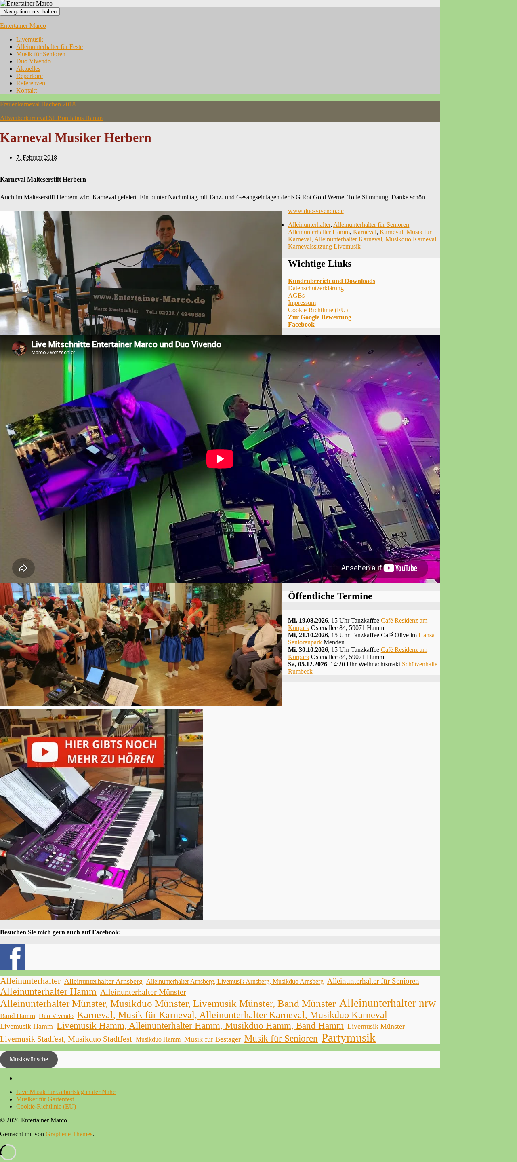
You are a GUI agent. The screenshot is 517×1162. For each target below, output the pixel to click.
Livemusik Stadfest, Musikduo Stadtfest (66, 1039)
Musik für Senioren (40, 54)
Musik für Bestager (212, 1039)
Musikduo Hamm (158, 1039)
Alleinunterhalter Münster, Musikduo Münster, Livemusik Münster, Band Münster (168, 1003)
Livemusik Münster (376, 1026)
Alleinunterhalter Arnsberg (103, 981)
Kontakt (26, 90)
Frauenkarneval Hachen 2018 (38, 104)
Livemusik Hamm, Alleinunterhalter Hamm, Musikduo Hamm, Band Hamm (200, 1025)
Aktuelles (28, 68)
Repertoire (29, 75)
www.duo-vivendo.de (316, 210)
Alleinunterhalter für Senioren (371, 224)
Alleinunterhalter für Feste (49, 46)
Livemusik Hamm (26, 1026)
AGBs (296, 295)
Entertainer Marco (23, 25)
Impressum (302, 302)
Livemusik (29, 39)
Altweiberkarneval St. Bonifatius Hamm (51, 117)
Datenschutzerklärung (316, 288)
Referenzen (30, 83)
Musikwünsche (28, 1059)
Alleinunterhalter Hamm (319, 231)
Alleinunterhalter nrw (387, 1003)
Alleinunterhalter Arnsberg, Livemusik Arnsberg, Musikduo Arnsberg (235, 981)
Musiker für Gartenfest (45, 1099)
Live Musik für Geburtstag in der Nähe (66, 1091)
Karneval (364, 231)
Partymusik (349, 1037)
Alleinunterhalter (309, 224)
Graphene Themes (69, 1133)
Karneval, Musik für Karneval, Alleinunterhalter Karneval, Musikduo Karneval (362, 235)
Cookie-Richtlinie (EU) (318, 309)
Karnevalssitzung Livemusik (324, 246)
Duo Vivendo (33, 61)
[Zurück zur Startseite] (55, 3)
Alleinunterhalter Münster (143, 991)
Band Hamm (17, 1016)
